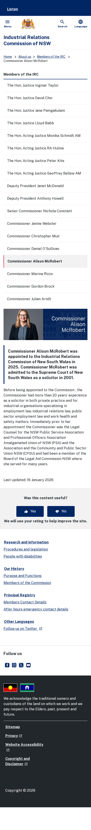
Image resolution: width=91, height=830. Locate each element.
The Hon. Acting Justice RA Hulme (35, 148)
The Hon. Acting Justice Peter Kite (35, 161)
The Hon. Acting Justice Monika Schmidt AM (44, 136)
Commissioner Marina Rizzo (30, 274)
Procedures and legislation (26, 549)
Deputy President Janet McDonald (35, 186)
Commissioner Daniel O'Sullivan (33, 249)
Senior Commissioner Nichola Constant (39, 211)
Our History (14, 569)
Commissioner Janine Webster (32, 223)
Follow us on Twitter (23, 629)
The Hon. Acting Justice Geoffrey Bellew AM (44, 173)
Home (8, 56)
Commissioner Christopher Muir (33, 236)
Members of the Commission (27, 583)
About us (24, 56)
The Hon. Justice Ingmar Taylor (33, 85)
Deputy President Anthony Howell (35, 198)
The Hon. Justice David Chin (29, 98)
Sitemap (12, 727)
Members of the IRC (51, 56)
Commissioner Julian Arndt (29, 299)
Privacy (13, 736)
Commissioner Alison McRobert (35, 261)
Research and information (26, 542)
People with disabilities (23, 556)
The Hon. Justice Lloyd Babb (30, 123)
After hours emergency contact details (36, 609)
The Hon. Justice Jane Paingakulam (36, 110)
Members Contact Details (25, 602)
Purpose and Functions (23, 576)
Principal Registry (19, 595)
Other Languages (19, 622)
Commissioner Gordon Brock (30, 286)
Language (80, 23)
